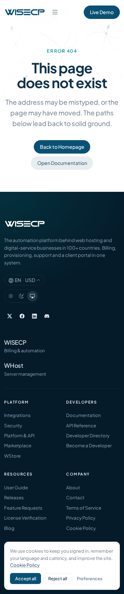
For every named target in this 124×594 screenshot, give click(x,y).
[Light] (11, 296)
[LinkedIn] (34, 316)
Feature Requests (23, 508)
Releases (14, 497)
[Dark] (22, 296)
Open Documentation (62, 163)
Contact (75, 497)
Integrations (17, 415)
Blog (9, 528)
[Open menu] (54, 12)
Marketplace (17, 445)
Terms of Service (83, 508)
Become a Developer (89, 445)
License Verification (25, 518)
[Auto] (32, 296)
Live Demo (102, 12)
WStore (12, 456)
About (73, 487)
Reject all (57, 578)
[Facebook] (22, 316)
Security (13, 425)
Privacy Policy (80, 518)
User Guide (16, 487)
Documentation (83, 415)
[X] (9, 316)
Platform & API (19, 435)
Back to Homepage (62, 147)
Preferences (89, 578)
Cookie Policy (81, 528)
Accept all (25, 578)
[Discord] (46, 316)
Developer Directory (88, 435)
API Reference (81, 425)
